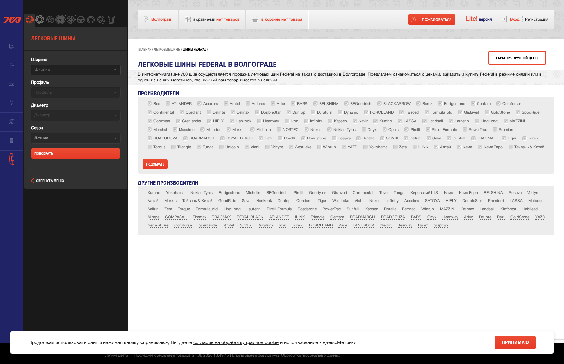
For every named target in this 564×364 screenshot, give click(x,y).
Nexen (375, 201)
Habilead (530, 209)
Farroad (408, 209)
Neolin (386, 225)
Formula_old (207, 209)
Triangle (317, 217)
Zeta (168, 209)
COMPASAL (176, 217)
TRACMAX (221, 217)
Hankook (264, 201)
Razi (501, 217)
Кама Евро (468, 193)
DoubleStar (472, 201)
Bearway (405, 225)
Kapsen (371, 209)
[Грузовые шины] (91, 20)
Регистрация (536, 19)
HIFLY (451, 201)
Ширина (39, 60)
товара (281, 19)
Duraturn (265, 225)
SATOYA (432, 201)
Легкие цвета (116, 355)
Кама (448, 193)
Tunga (399, 193)
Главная (144, 49)
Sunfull (353, 209)
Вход (515, 19)
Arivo (468, 217)
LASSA (516, 201)
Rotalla (390, 209)
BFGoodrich (277, 193)
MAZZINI (447, 209)
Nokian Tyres (201, 193)
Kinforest (508, 209)
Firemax (199, 217)
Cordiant (304, 201)
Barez (423, 225)
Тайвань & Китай (197, 201)
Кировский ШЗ (424, 193)
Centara (337, 217)
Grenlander (208, 225)
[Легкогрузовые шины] (40, 20)
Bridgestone (229, 193)
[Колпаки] (70, 20)
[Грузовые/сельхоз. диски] (60, 20)
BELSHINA (493, 193)
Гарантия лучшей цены (517, 58)
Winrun (427, 209)
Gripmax (441, 225)
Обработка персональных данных (310, 355)
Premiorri (496, 201)
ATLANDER (279, 217)
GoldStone (519, 217)
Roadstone (307, 209)
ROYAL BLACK (250, 217)
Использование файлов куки (255, 355)
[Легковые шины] (29, 20)
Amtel (229, 225)
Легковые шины (167, 49)
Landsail (487, 209)
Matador (535, 201)
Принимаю (515, 342)
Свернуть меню (50, 180)
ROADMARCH (362, 217)
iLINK (300, 217)
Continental (363, 193)
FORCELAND (321, 225)
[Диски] (50, 20)
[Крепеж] (111, 20)
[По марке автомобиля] (80, 20)
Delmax (467, 209)
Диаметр (39, 106)
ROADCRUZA (393, 217)
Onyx (431, 217)
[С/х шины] (101, 20)
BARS (416, 217)
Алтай (153, 201)
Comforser (183, 225)
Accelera (411, 201)
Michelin (253, 193)
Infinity (392, 201)
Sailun (153, 209)
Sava (246, 201)
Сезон (37, 128)
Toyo (383, 193)
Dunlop (284, 201)
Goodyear (317, 193)
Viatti (359, 201)
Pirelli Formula (279, 209)
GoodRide (227, 201)
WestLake (340, 201)
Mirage (153, 217)
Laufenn (253, 209)
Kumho (154, 193)
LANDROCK (363, 225)
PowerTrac (331, 209)
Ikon (282, 225)
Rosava (515, 193)
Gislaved (339, 193)
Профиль (40, 83)
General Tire (158, 225)
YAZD (540, 217)
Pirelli (298, 193)
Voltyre (533, 193)
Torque (184, 209)
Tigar (322, 201)
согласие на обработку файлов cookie (236, 342)
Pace (342, 225)
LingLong (232, 209)
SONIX (246, 225)
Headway (450, 217)
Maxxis (170, 201)
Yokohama (175, 193)
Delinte (485, 217)
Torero (297, 225)
